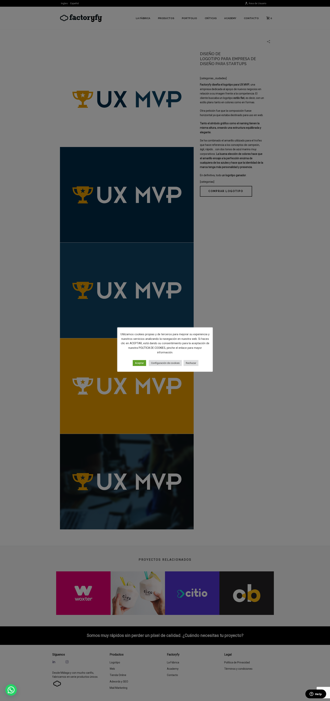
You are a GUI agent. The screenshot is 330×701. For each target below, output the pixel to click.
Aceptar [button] (139, 363)
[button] (11, 690)
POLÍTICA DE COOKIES (152, 347)
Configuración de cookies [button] (165, 363)
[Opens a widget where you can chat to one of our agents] (315, 694)
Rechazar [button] (191, 363)
